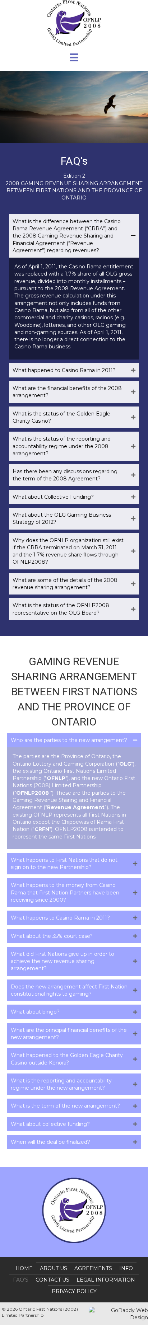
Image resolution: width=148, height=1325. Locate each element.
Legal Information (106, 1280)
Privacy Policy (74, 1291)
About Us (53, 1268)
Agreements (93, 1268)
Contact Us (52, 1280)
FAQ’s (20, 1280)
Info (126, 1268)
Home (24, 1268)
